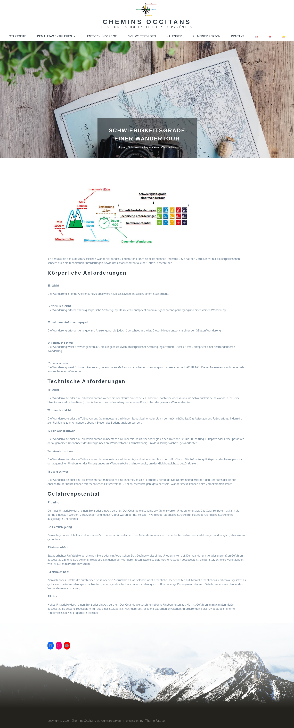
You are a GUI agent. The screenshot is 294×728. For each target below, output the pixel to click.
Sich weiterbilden (142, 36)
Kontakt (237, 36)
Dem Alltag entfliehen (54, 36)
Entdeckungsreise (102, 36)
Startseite (17, 36)
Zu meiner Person (206, 36)
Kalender (174, 36)
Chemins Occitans (147, 21)
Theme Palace (155, 720)
